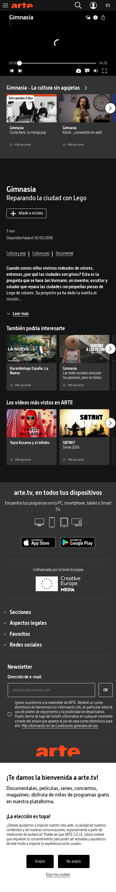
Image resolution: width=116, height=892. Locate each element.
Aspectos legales (28, 623)
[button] (78, 5)
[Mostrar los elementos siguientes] (110, 108)
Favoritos (20, 634)
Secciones (20, 612)
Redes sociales (26, 644)
